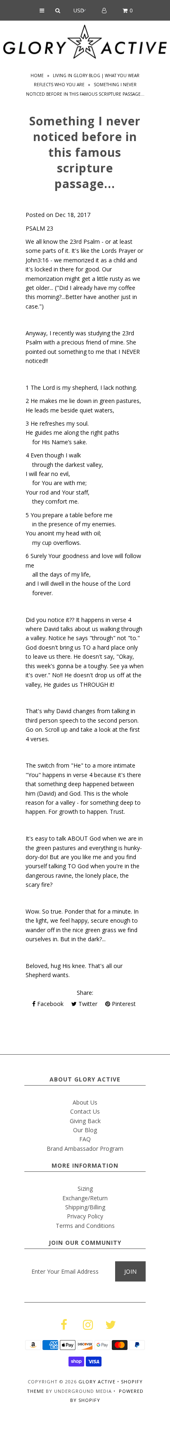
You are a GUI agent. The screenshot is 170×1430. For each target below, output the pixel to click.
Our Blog (85, 1130)
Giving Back (85, 1121)
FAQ (85, 1139)
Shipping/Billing (85, 1207)
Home (37, 75)
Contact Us (85, 1111)
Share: (85, 993)
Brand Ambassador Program (85, 1148)
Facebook (49, 1004)
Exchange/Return (85, 1198)
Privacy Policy (85, 1216)
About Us (85, 1102)
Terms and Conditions (85, 1226)
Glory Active (97, 1381)
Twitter (87, 1004)
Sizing (85, 1188)
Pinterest (123, 1004)
